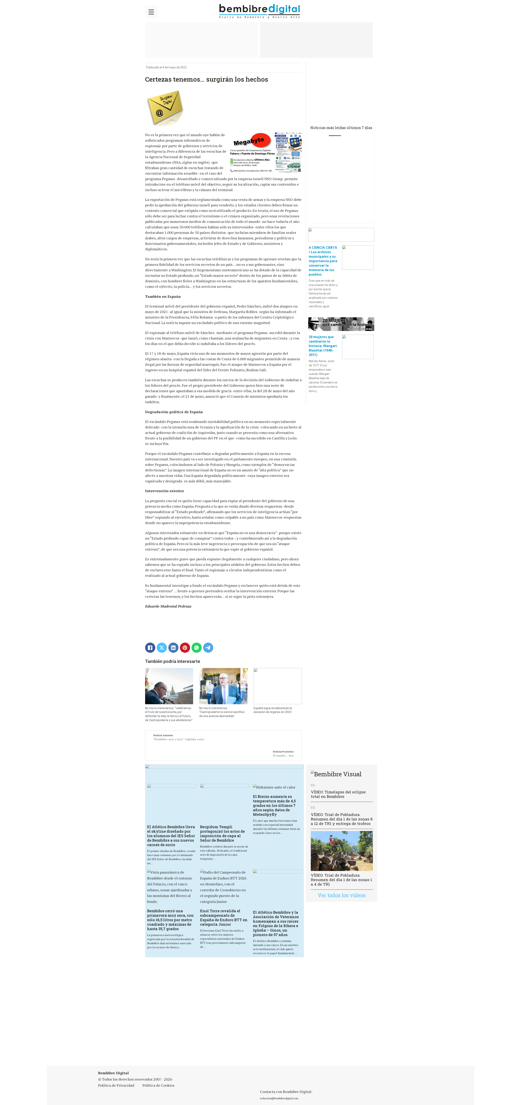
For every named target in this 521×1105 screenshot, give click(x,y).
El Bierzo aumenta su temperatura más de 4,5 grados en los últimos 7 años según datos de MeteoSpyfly (274, 805)
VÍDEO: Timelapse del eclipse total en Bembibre (338, 794)
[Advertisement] (224, 1014)
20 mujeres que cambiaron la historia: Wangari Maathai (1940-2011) (323, 346)
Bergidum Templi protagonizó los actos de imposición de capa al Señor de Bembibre (222, 833)
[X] (162, 648)
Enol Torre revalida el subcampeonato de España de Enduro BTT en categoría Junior (223, 917)
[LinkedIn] (173, 648)
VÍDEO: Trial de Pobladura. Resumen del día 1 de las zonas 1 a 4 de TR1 (341, 880)
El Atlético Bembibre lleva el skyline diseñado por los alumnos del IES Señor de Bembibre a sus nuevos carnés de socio (171, 835)
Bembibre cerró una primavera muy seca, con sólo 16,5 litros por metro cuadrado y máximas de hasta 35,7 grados (170, 919)
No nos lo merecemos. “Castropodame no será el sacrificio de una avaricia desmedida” (222, 712)
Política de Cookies (158, 1085)
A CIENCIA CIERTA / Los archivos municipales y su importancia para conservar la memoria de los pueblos (323, 261)
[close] (151, 12)
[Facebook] (150, 648)
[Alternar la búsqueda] (371, 11)
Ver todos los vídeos (342, 895)
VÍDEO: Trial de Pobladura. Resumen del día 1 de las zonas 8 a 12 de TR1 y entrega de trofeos (342, 819)
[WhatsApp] (197, 648)
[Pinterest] (185, 648)
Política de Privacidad (116, 1085)
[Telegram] (208, 648)
